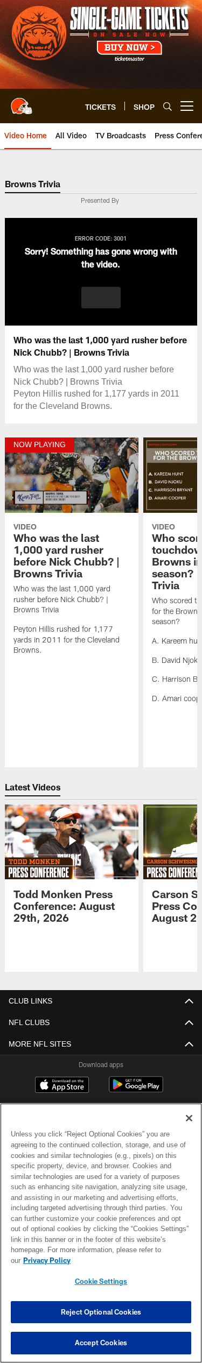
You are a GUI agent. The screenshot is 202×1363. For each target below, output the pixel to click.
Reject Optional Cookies (101, 1312)
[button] (101, 297)
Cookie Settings (101, 1281)
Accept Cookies (101, 1342)
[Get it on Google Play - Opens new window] (136, 1090)
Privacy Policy (130, 1260)
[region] (101, 1238)
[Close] (189, 1129)
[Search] (167, 106)
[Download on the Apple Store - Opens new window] (62, 1086)
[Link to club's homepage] (21, 101)
